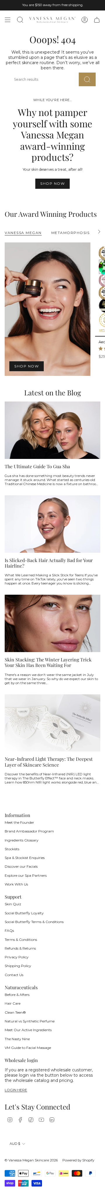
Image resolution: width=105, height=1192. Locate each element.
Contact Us (14, 975)
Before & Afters (17, 994)
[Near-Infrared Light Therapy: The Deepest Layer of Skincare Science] (52, 723)
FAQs (9, 930)
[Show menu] (7, 20)
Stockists (12, 849)
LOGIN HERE (16, 1090)
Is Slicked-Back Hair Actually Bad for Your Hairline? (49, 562)
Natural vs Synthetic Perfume (30, 1021)
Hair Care (12, 1003)
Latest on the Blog (52, 392)
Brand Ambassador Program (29, 831)
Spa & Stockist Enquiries (25, 857)
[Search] (87, 79)
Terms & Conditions (21, 939)
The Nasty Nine (17, 1039)
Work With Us (16, 884)
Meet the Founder (19, 822)
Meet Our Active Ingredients (28, 1030)
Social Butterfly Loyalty (24, 913)
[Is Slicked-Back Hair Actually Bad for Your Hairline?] (52, 524)
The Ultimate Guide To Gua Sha (37, 466)
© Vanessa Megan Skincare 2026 (31, 1160)
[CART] (97, 20)
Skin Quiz (13, 904)
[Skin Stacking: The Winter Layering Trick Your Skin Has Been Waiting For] (52, 623)
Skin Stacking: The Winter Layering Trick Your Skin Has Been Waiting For (48, 662)
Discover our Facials (21, 866)
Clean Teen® (15, 1012)
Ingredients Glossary (21, 840)
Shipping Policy (18, 966)
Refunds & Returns (20, 948)
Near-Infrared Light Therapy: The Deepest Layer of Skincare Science (49, 761)
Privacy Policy (17, 957)
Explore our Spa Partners (26, 875)
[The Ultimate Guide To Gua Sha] (52, 430)
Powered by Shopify (78, 1160)
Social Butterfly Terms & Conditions (34, 922)
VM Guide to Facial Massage (28, 1047)
